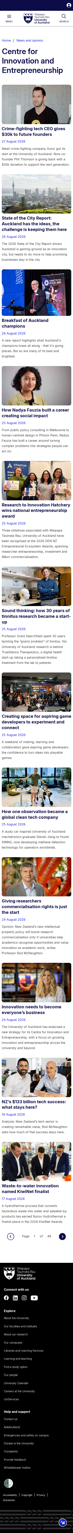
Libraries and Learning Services (23, 1350)
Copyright (26, 1495)
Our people (11, 1375)
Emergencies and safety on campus (26, 1435)
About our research (16, 1334)
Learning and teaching (18, 1358)
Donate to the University (19, 1443)
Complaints (11, 1451)
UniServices (11, 1399)
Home (6, 40)
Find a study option (15, 1367)
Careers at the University (19, 1391)
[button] (69, 6)
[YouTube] (34, 1297)
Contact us (10, 1419)
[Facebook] (6, 1297)
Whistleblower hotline (17, 1467)
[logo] (36, 18)
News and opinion (30, 40)
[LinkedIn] (15, 1297)
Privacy (41, 1495)
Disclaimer (9, 1500)
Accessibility (10, 1495)
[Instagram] (24, 1297)
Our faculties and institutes (20, 1326)
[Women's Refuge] (8, 1487)
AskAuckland (12, 1427)
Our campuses (13, 1342)
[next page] (62, 1236)
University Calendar (16, 1383)
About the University (16, 1318)
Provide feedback (15, 1459)
